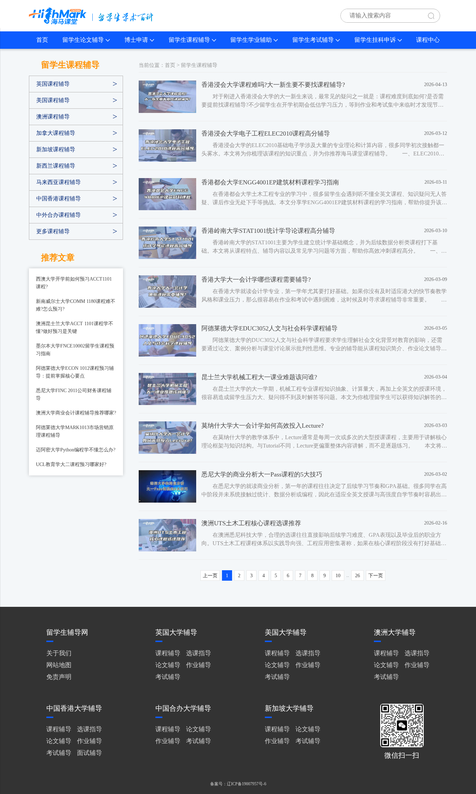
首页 (42, 40)
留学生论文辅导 (83, 40)
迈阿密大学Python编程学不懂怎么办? (75, 449)
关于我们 (58, 653)
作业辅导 (198, 665)
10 (338, 575)
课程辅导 (168, 653)
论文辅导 (168, 665)
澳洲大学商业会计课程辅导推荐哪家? (76, 412)
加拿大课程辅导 (55, 133)
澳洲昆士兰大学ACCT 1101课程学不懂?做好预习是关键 (74, 327)
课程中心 (428, 40)
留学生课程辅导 (189, 40)
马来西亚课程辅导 (58, 182)
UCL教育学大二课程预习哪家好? (71, 464)
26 (357, 575)
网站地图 (58, 665)
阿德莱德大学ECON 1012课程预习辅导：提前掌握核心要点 (75, 372)
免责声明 (58, 676)
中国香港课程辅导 (58, 198)
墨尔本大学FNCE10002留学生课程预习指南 (75, 349)
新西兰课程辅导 (55, 166)
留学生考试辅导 (313, 40)
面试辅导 (89, 752)
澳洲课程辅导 (53, 117)
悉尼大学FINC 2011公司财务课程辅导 (74, 394)
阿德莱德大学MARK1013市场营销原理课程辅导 (75, 431)
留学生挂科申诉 (375, 40)
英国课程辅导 (53, 84)
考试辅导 (168, 676)
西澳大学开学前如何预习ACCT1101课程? (74, 282)
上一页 (210, 575)
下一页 (375, 575)
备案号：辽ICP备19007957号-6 (238, 783)
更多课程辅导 (53, 231)
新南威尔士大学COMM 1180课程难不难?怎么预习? (75, 305)
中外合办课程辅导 (58, 215)
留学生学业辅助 (251, 40)
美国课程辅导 (53, 100)
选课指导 (198, 653)
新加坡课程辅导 (55, 149)
